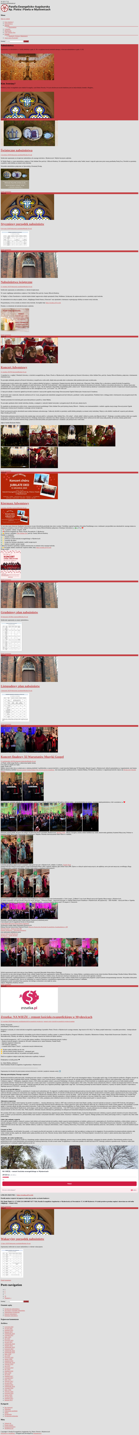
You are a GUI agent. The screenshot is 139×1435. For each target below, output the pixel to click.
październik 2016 (10, 1386)
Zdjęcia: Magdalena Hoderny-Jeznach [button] (12, 982)
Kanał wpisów (9, 1425)
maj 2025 (7, 1339)
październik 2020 (10, 1352)
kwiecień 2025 (9, 1340)
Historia (7, 25)
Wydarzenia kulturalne (20, 761)
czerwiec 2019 (9, 1364)
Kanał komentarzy (10, 1427)
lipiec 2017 (8, 1379)
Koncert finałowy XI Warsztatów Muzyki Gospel (32, 756)
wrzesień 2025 (9, 1335)
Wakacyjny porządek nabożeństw (22, 1239)
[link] (22, 533)
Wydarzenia (14, 372)
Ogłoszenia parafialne (16, 155)
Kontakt (7, 34)
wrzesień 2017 (9, 1378)
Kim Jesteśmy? (9, 22)
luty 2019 (7, 1369)
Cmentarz (7, 29)
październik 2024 (10, 1344)
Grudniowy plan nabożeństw (19, 612)
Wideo (6, 1412)
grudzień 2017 (9, 1376)
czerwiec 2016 (9, 1391)
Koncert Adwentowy (14, 367)
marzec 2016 (8, 1395)
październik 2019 (10, 1362)
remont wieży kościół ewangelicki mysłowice (57, 1021)
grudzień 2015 (9, 1398)
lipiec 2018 (8, 1373)
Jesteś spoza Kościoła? (11, 38)
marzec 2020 (8, 1359)
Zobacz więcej (5, 52)
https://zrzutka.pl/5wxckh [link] (53, 303)
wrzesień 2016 (9, 1388)
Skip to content (5, 19)
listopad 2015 (9, 1400)
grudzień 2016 (9, 1385)
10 (5, 1296)
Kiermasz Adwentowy (15, 503)
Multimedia (8, 31)
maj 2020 (7, 1356)
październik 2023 (10, 1347)
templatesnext (37, 1433)
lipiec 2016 (8, 1390)
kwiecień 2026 (9, 1327)
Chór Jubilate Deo (10, 32)
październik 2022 (10, 1350)
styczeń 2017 (8, 1383)
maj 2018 (7, 1374)
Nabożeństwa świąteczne (16, 282)
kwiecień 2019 (9, 1368)
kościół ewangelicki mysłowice (33, 1021)
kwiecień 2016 (9, 1393)
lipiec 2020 (8, 1354)
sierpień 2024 (9, 1345)
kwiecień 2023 (9, 1349)
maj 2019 (7, 1366)
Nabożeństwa (9, 24)
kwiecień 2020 (9, 1357)
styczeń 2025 (8, 1342)
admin (73, 1021)
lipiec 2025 (8, 1337)
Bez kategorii (14, 508)
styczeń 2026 (8, 1328)
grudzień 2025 (9, 1330)
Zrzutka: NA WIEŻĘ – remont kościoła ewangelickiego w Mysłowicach (46, 1017)
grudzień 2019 (9, 1361)
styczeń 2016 (8, 1397)
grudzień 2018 (9, 1371)
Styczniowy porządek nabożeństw (22, 224)
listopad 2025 (9, 1332)
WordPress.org (9, 1428)
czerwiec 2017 (9, 1381)
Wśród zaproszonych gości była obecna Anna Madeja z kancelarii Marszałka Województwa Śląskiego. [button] (31, 972)
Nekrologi (8, 1409)
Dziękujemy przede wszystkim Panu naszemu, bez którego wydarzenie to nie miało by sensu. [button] (28, 981)
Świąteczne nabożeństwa (16, 150)
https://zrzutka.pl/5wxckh (25, 1195)
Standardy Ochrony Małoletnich (18, 36)
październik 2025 (10, 1333)
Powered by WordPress (8, 1433)
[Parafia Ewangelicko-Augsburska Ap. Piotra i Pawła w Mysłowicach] (26, 11)
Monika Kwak (27, 155)
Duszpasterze (12, 27)
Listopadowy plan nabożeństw (20, 686)
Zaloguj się (8, 1423)
